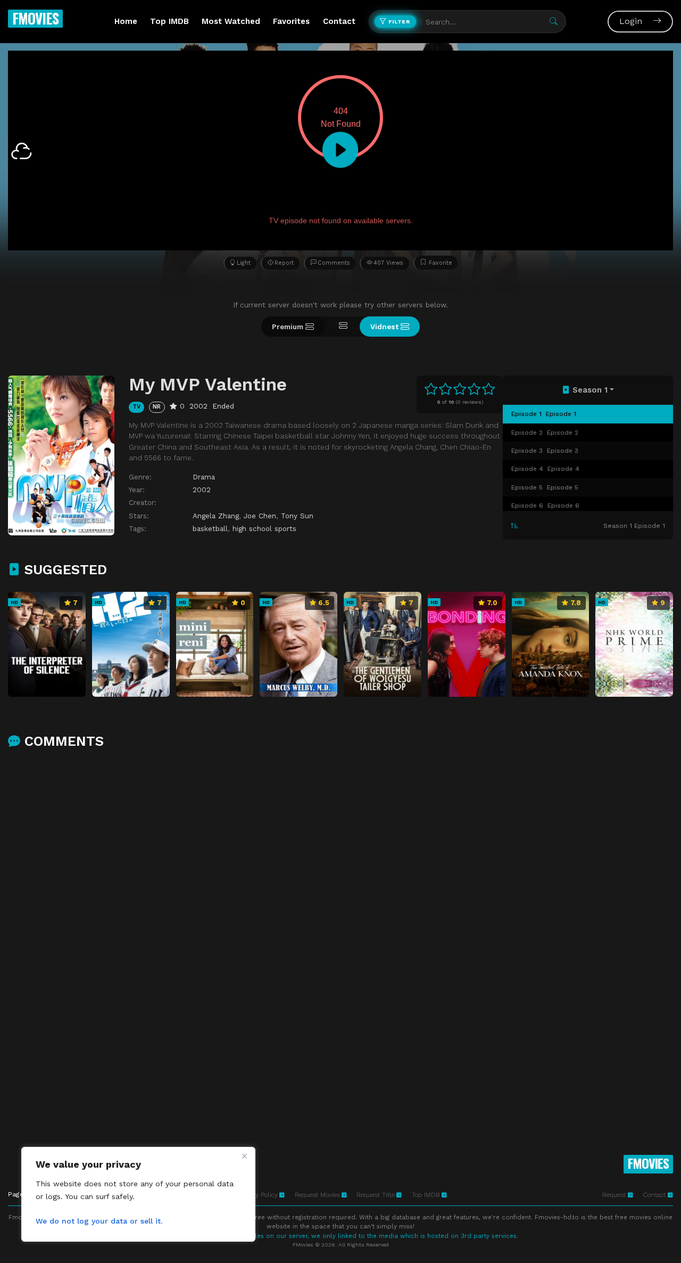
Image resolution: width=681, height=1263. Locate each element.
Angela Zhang (216, 515)
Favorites (291, 21)
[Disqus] (340, 896)
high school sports (264, 528)
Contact (339, 21)
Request (615, 1195)
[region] (138, 1194)
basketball (210, 528)
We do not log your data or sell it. (99, 1221)
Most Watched (231, 21)
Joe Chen (260, 515)
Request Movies (317, 1195)
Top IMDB (169, 21)
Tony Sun (297, 515)
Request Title (375, 1195)
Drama (204, 476)
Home (125, 21)
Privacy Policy (258, 1195)
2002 (202, 489)
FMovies (35, 18)
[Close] (244, 1156)
